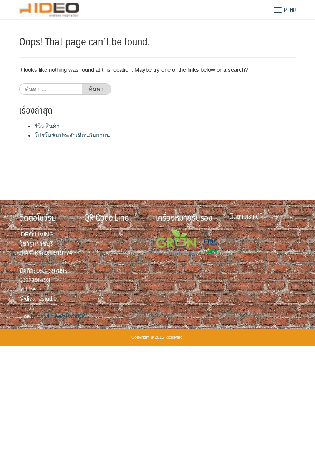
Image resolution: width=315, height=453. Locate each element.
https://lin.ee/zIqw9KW (59, 316)
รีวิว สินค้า (47, 126)
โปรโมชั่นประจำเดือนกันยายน (72, 135)
